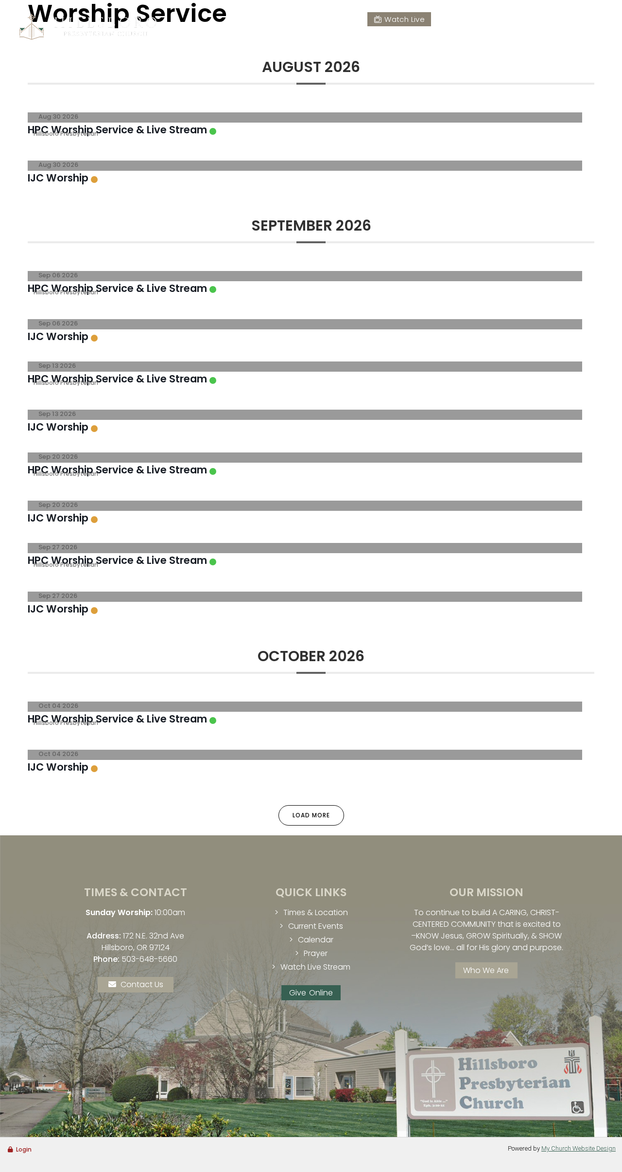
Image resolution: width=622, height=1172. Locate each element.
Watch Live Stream (315, 967)
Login (24, 1149)
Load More (311, 815)
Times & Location (315, 912)
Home (288, 41)
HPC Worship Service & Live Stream (117, 130)
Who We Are (486, 970)
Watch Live (404, 19)
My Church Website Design (578, 1148)
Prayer (505, 19)
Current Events (315, 926)
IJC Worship (58, 178)
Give (457, 19)
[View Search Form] (594, 18)
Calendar (315, 939)
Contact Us (142, 984)
